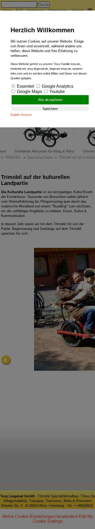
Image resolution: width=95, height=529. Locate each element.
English (15, 114)
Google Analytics (57, 86)
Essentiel (25, 86)
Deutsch (26, 114)
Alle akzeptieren (50, 100)
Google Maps (29, 91)
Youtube (56, 91)
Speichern (50, 109)
